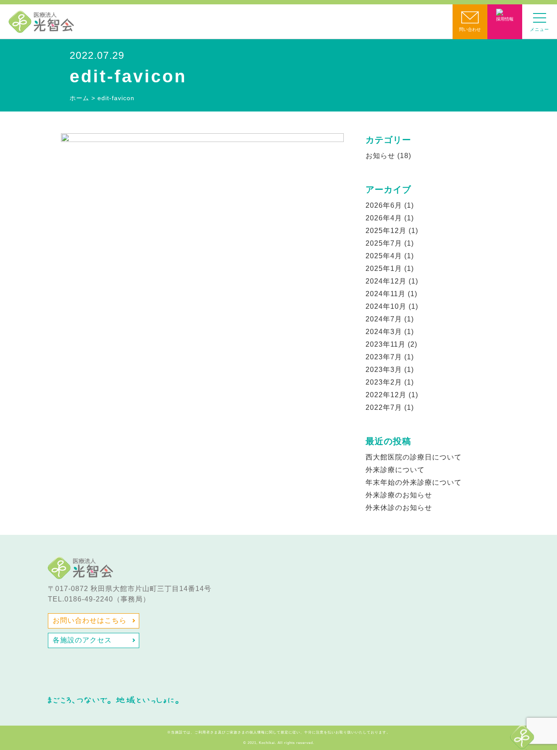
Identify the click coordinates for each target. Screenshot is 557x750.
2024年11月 (386, 293)
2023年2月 (384, 382)
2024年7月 (384, 319)
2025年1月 (384, 268)
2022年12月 (386, 395)
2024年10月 (386, 306)
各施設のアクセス (82, 640)
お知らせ (380, 155)
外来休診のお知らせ (399, 507)
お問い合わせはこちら (90, 620)
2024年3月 (384, 331)
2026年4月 (384, 218)
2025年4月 (384, 256)
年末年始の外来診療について (414, 482)
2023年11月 (386, 344)
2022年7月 (384, 407)
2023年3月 (384, 369)
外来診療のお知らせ (399, 495)
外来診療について (395, 469)
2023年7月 (384, 357)
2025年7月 (384, 243)
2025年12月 (386, 230)
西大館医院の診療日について (414, 457)
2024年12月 (386, 281)
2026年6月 (384, 205)
